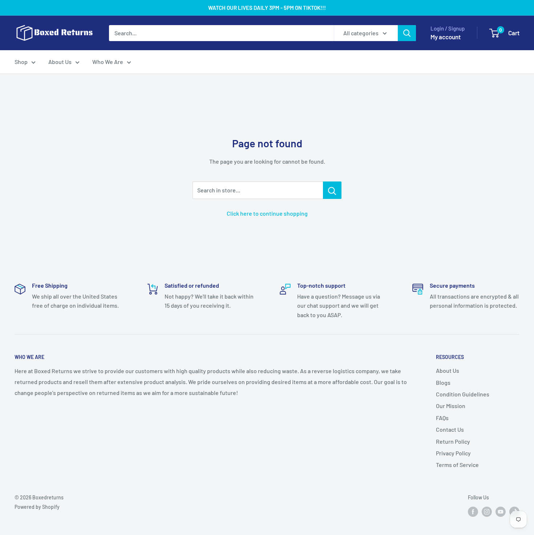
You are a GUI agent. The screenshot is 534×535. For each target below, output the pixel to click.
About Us (60, 61)
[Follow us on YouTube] (500, 511)
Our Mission (450, 405)
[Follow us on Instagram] (487, 511)
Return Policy (453, 441)
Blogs (443, 382)
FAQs (442, 417)
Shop (21, 61)
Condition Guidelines (462, 394)
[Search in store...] (332, 190)
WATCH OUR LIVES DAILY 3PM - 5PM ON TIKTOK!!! (267, 7)
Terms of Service (457, 464)
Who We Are (107, 61)
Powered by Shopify (37, 507)
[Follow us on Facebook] (473, 511)
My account (445, 36)
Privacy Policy (453, 453)
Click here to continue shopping (267, 213)
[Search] (407, 33)
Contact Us (450, 429)
